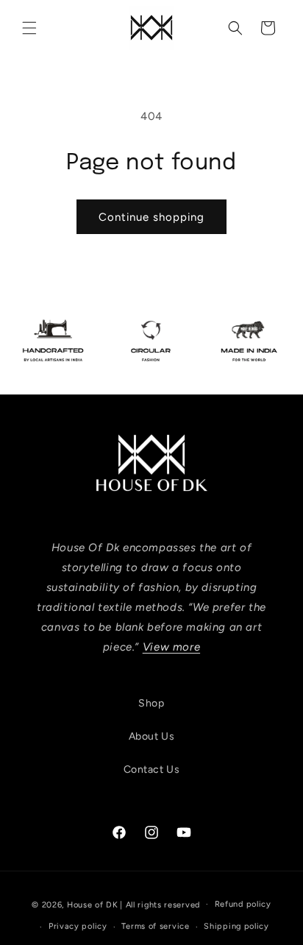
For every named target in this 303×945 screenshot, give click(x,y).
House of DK (92, 904)
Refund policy (243, 904)
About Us (152, 736)
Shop (151, 703)
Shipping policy (236, 926)
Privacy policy (78, 926)
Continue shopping (151, 217)
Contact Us (152, 769)
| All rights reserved (160, 904)
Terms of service (155, 926)
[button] (29, 28)
